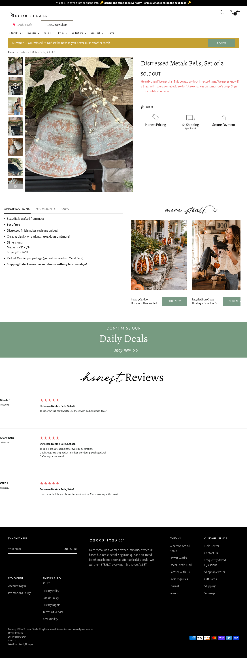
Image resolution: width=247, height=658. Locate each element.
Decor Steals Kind (181, 565)
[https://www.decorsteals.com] (123, 340)
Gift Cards (210, 579)
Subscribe (70, 549)
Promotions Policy (19, 593)
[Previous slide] (136, 256)
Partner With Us (180, 572)
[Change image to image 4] (15, 126)
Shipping (210, 586)
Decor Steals (32, 629)
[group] (123, 413)
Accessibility (50, 619)
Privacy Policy (51, 591)
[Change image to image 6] (15, 167)
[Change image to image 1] (15, 66)
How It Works (178, 558)
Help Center (211, 546)
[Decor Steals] (30, 14)
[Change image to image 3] (15, 106)
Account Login (17, 586)
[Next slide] (235, 256)
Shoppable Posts (214, 572)
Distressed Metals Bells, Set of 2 (58, 406)
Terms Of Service (53, 612)
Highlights (46, 208)
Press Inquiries (179, 579)
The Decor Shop (57, 25)
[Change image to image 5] (15, 147)
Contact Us (211, 553)
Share (149, 107)
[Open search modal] (221, 12)
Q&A (65, 208)
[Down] (15, 186)
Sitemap (209, 593)
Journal (174, 586)
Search (174, 593)
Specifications (17, 208)
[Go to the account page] (229, 12)
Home (11, 52)
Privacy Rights (51, 605)
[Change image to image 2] (15, 86)
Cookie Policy (51, 598)
